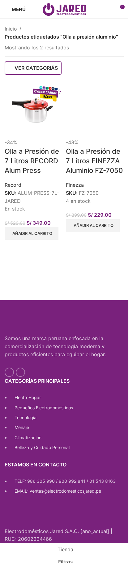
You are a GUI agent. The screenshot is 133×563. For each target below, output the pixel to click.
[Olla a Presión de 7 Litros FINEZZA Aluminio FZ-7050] (95, 109)
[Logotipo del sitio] (64, 9)
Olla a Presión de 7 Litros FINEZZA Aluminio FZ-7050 (94, 160)
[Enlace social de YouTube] (9, 372)
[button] (31, 233)
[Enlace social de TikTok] (20, 372)
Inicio (11, 29)
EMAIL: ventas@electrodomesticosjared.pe (58, 491)
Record (13, 185)
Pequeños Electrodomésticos (44, 407)
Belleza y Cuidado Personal (42, 447)
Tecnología (25, 417)
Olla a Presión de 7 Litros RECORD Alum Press (32, 160)
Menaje (22, 427)
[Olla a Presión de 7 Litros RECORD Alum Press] (34, 109)
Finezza (75, 185)
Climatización (28, 437)
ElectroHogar (28, 397)
